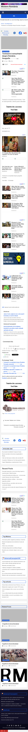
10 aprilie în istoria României (10, 624)
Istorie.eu (6, 710)
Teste (6, 413)
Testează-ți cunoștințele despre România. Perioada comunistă (13, 426)
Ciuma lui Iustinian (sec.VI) (7, 720)
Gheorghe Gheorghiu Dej (14, 373)
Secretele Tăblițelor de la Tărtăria (12, 420)
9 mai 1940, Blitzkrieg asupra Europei (9, 717)
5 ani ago (6, 61)
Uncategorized (6, 51)
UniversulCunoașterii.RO (12, 558)
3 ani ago (6, 626)
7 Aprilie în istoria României (10, 683)
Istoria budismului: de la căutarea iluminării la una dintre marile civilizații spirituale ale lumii (13, 328)
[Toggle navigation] (3, 12)
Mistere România (9, 6)
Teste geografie (11, 413)
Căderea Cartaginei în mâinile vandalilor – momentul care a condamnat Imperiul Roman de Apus (13, 569)
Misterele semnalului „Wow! (8, 565)
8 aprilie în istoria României (10, 663)
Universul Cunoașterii (10, 694)
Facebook (4, 378)
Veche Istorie (13, 626)
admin (11, 61)
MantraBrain (22, 727)
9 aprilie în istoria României (10, 644)
